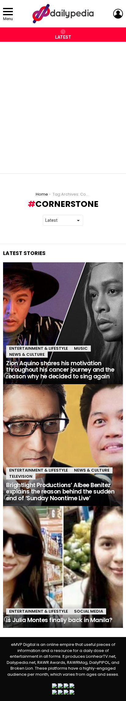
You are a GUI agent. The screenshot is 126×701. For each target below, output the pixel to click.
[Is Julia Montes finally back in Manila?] (63, 567)
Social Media (88, 611)
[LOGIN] (118, 13)
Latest (63, 37)
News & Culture (27, 354)
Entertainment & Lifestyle (38, 348)
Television (20, 476)
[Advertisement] (63, 104)
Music (81, 348)
